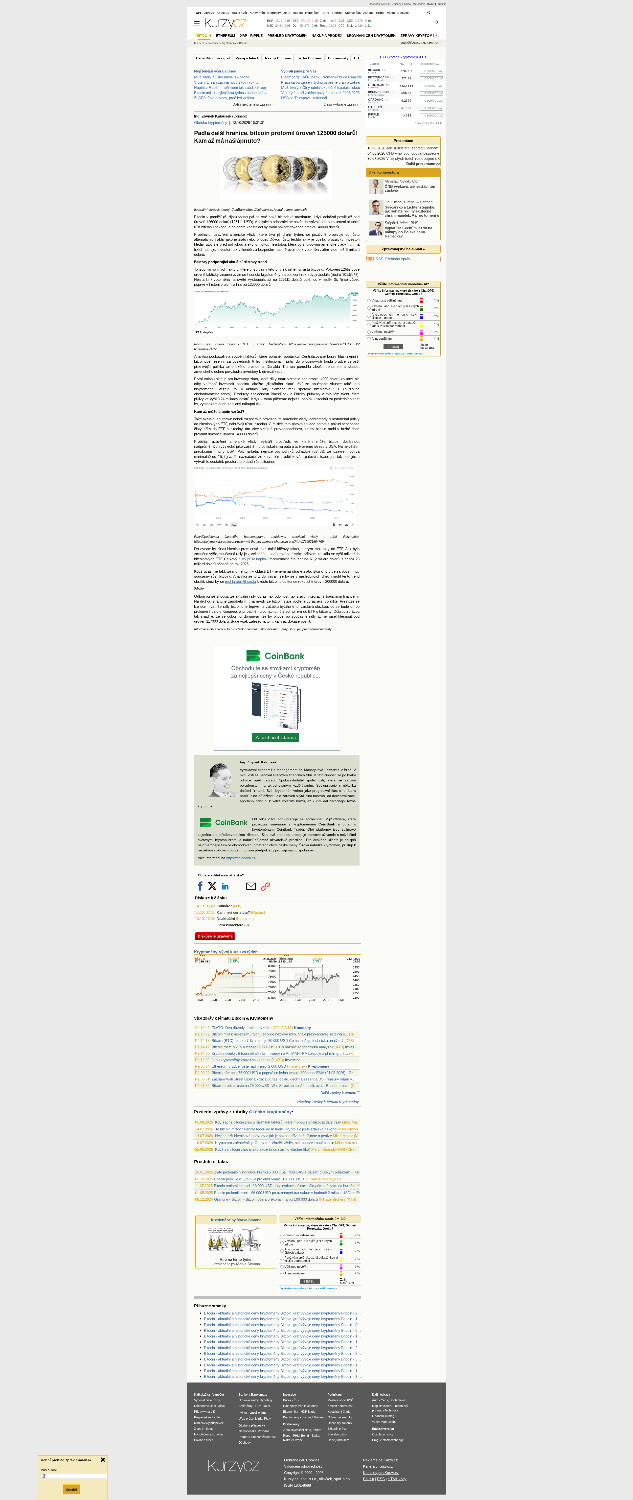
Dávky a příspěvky (252, 1425)
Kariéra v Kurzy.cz (378, 1466)
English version (383, 1428)
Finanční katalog (383, 1416)
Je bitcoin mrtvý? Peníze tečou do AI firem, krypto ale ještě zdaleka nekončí (276, 1129)
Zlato (323, 21)
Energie (337, 13)
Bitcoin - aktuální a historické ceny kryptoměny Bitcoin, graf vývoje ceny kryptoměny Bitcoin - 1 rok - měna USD (282, 1371)
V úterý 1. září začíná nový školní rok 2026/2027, (320, 93)
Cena (384, 1400)
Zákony (368, 13)
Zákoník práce (337, 1428)
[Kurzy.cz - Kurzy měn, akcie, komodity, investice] (226, 27)
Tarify (325, 13)
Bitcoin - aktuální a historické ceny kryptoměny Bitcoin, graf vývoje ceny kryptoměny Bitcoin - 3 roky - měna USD (282, 1376)
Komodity (302, 1028)
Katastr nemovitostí (340, 1406)
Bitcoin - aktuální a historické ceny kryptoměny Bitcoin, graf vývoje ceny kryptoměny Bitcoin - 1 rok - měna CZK (282, 1365)
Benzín (306, 1435)
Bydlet (430, 3)
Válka (391, 13)
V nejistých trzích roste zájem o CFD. (416, 158)
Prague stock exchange (388, 1440)
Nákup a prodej (327, 36)
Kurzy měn (257, 13)
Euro (258, 1406)
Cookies (312, 1460)
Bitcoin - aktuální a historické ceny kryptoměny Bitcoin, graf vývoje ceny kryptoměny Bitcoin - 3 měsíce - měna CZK (282, 1325)
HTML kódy (397, 1479)
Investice (353, 1047)
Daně (331, 1440)
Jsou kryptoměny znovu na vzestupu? (242, 1060)
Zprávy (209, 13)
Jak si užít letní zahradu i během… (414, 148)
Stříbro (317, 1430)
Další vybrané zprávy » (342, 104)
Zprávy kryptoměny (420, 36)
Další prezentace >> (423, 164)
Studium (441, 3)
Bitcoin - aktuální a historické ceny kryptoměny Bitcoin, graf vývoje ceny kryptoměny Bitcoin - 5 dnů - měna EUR (282, 1330)
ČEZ (350, 21)
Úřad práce (246, 1418)
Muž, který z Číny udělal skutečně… (223, 77)
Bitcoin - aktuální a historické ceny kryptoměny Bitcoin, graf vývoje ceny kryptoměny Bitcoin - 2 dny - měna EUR (282, 1353)
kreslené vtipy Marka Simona (236, 1261)
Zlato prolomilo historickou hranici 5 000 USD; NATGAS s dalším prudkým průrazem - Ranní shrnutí (294, 1172)
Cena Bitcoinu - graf (213, 58)
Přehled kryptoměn (287, 36)
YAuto (407, 3)
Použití (368, 1479)
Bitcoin (298, 13)
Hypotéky (312, 13)
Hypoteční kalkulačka (208, 1434)
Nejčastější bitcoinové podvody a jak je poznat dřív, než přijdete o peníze (273, 1136)
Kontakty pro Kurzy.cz (381, 1473)
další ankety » (328, 1288)
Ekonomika (290, 1411)
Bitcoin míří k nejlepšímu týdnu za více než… (230, 93)
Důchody (245, 1442)
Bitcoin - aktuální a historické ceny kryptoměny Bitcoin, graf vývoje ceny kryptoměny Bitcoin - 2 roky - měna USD (282, 1313)
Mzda (259, 1418)
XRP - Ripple (251, 36)
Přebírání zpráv (397, 259)
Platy (267, 1418)
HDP (304, 1411)
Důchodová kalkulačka (209, 1406)
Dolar (266, 1406)
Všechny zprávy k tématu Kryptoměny (327, 1102)
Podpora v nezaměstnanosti (257, 1437)
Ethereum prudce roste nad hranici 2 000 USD (249, 1066)
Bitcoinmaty (338, 58)
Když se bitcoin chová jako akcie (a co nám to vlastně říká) (262, 1149)
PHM (296, 1435)
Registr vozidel (382, 1406)
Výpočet (218, 1394)
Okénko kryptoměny (210, 122)
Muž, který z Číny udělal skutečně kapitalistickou (320, 87)
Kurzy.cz (199, 43)
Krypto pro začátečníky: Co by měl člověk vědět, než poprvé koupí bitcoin (274, 1143)
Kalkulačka (353, 13)
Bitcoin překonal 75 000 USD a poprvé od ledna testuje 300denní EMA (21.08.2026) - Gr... (284, 1073)
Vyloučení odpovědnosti (303, 1466)
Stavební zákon (338, 1434)
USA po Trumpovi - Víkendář (304, 98)
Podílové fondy (308, 1406)
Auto (375, 1400)
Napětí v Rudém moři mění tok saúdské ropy (230, 87)
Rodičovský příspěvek (209, 1423)
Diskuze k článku (211, 898)
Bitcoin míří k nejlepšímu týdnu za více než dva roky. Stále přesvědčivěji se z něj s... (280, 1034)
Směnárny (245, 1406)
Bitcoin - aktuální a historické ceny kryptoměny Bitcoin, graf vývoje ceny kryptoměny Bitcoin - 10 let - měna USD (282, 1319)
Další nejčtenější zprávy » (253, 104)
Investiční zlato (301, 1430)
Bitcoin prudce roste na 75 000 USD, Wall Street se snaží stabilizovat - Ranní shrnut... (281, 1085)
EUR (270, 21)
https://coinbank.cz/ (241, 858)
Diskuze (403, 13)
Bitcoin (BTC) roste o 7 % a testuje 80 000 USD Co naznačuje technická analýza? (277, 1040)
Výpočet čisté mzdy (207, 1400)
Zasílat (71, 1489)
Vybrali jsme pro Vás (298, 71)
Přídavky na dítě (205, 1411)
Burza (287, 1400)
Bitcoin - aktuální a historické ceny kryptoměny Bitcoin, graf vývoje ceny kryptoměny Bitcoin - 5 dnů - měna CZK (282, 1359)
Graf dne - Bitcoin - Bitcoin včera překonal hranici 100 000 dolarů (266, 1199)
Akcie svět (239, 13)
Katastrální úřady (339, 1411)
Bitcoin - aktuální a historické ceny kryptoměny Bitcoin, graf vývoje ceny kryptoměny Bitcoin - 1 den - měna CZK (282, 1342)
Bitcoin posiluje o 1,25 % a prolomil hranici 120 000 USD (259, 1179)
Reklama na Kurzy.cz (380, 1460)
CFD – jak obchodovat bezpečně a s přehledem (424, 153)
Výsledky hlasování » (293, 1288)
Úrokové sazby (248, 1400)
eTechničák (390, 1410)
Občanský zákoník (340, 1423)
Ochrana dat (294, 1460)
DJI (295, 25)
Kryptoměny (318, 1066)
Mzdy (311, 1411)
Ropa (323, 25)
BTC (296, 21)
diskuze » (313, 1288)
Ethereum (225, 36)
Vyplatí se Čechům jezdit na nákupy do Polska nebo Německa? (408, 232)
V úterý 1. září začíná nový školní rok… (226, 82)
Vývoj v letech (247, 58)
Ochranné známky (340, 1417)
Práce (380, 13)
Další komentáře (230, 925)
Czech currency (382, 1434)
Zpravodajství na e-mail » (403, 249)
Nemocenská (247, 1431)
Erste (350, 25)
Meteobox (419, 3)
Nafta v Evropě (293, 1440)
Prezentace (403, 141)
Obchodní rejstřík (379, 3)
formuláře (343, 1440)
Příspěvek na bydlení (208, 1417)
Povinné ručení (204, 1440)
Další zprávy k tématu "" (340, 1093)
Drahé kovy (291, 1424)
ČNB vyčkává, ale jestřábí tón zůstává (410, 188)
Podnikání (334, 1394)
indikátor (224, 906)
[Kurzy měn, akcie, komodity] (234, 1468)
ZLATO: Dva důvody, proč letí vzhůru (224, 98)
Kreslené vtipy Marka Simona (236, 1220)
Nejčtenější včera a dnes (215, 71)
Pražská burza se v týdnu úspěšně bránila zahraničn (323, 82)
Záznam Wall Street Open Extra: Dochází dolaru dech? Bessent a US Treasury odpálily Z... (285, 1079)
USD (270, 25)
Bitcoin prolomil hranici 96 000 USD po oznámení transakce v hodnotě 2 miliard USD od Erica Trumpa (296, 1193)
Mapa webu (389, 1422)
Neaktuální (226, 918)
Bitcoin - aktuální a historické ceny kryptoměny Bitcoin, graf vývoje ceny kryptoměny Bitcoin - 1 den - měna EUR (282, 1336)
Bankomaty (259, 1394)
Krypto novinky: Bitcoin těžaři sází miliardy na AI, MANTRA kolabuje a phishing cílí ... (280, 1053)
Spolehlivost (398, 1400)
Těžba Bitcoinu (309, 58)
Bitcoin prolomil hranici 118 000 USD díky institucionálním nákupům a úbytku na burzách (285, 1186)
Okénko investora (383, 172)
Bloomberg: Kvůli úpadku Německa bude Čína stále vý (325, 77)
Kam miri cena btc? (233, 912)
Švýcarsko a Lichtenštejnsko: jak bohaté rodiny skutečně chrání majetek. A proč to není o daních (404, 213)
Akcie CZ (223, 13)
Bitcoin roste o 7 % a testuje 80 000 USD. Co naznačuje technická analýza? (273, 1047)
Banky (243, 1394)
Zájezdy (397, 3)
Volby (375, 1422)
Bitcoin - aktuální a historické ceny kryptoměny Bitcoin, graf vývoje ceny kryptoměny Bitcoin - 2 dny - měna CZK (282, 1348)
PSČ (350, 1400)
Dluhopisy (289, 1406)
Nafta (315, 1435)
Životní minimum (205, 1428)
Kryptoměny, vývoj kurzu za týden (226, 952)
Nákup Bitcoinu (278, 58)
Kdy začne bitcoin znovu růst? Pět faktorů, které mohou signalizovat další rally (278, 1122)
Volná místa (257, 1413)
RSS (379, 259)
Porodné (264, 1431)
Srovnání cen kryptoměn (371, 36)
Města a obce (337, 1400)
